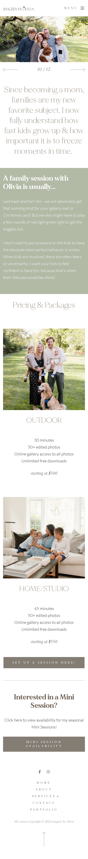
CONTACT (44, 803)
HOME (44, 783)
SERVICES (44, 796)
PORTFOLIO (44, 810)
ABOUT (44, 789)
